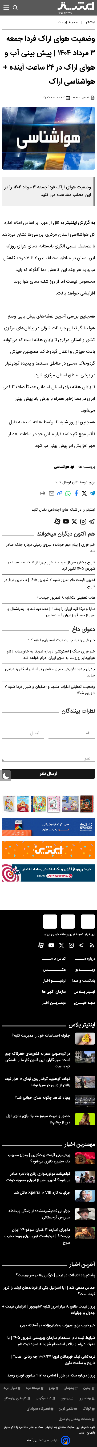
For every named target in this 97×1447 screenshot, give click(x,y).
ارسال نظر (48, 774)
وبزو (52, 1388)
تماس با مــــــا (53, 959)
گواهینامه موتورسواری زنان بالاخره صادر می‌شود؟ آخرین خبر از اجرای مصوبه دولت (38, 1177)
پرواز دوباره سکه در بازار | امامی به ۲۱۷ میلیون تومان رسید (51, 1375)
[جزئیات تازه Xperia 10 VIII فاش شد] (85, 1196)
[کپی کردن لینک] (59, 495)
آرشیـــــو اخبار (54, 981)
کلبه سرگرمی (44, 1398)
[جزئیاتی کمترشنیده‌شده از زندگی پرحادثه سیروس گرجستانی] (85, 1214)
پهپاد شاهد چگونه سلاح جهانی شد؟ (42, 1098)
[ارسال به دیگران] (51, 496)
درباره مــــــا (85, 959)
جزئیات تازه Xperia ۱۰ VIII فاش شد (42, 1193)
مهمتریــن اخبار (54, 1003)
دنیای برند (10, 1388)
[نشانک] (48, 827)
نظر (87, 758)
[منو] (6, 8)
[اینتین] (48, 850)
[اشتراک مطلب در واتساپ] (68, 496)
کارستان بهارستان (15, 1398)
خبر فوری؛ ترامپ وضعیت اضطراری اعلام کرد (61, 640)
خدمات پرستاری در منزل (75, 1419)
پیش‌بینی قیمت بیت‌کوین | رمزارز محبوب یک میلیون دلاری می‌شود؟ (39, 1158)
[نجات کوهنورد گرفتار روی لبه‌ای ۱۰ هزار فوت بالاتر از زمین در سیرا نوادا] (85, 1082)
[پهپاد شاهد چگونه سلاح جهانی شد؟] (85, 1101)
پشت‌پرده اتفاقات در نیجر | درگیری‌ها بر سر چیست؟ (55, 1275)
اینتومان (69, 1388)
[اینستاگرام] (83, 521)
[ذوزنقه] (48, 804)
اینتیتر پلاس (82, 1025)
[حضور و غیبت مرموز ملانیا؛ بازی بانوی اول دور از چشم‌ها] (85, 1119)
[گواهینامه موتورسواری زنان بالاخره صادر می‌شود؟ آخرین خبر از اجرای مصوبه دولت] (85, 1177)
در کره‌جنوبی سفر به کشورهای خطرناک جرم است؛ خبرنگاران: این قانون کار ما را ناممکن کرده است (37, 1060)
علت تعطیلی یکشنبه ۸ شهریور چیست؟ (66, 598)
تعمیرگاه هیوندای (38, 1409)
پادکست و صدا (83, 981)
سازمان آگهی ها (54, 992)
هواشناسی (61, 467)
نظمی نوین (66, 1409)
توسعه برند (33, 1388)
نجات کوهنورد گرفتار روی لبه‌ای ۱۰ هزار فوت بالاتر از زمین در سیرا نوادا (37, 1082)
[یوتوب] (66, 521)
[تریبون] (48, 873)
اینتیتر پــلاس (84, 992)
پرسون (65, 1398)
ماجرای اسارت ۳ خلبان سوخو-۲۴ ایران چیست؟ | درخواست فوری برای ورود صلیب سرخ (37, 1236)
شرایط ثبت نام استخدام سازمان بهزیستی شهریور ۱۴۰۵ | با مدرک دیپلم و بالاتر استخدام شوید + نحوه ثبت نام (51, 1341)
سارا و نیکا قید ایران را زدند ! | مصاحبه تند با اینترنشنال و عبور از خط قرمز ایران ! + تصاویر (51, 612)
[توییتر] (74, 521)
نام (87, 733)
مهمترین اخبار (80, 1144)
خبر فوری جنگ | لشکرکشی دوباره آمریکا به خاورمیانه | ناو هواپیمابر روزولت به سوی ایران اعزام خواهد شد (51, 654)
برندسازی (84, 1398)
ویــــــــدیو (85, 970)
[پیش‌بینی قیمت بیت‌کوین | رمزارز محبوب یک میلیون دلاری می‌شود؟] (85, 1158)
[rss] (92, 946)
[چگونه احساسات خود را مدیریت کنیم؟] (85, 1039)
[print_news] (42, 493)
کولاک (86, 1409)
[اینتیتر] (76, 8)
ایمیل (34, 733)
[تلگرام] (92, 521)
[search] (15, 8)
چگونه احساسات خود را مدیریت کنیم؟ (41, 1036)
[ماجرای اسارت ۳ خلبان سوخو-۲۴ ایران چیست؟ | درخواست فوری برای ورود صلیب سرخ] (85, 1233)
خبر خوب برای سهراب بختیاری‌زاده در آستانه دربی (57, 1325)
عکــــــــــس (54, 970)
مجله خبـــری (84, 1003)
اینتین (87, 1388)
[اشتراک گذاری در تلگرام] (92, 495)
